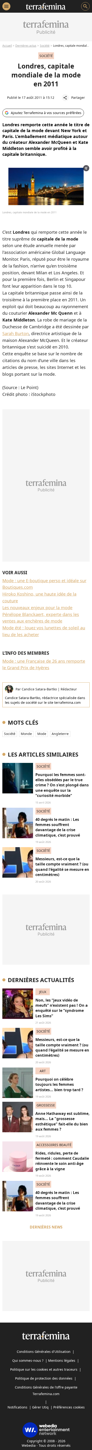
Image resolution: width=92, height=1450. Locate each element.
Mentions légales (61, 1360)
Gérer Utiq (40, 1407)
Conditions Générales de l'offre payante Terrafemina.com (46, 1390)
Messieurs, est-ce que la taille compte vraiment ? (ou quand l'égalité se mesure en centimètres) (62, 866)
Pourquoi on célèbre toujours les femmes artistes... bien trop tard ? (59, 1084)
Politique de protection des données (43, 1378)
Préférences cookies (69, 1407)
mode (41, 733)
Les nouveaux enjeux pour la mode (37, 607)
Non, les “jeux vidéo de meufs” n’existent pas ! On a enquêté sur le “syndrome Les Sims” (61, 1008)
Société (45, 46)
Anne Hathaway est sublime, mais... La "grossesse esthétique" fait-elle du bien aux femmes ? (62, 1121)
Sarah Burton (15, 333)
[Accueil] (45, 6)
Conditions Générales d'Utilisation (44, 1351)
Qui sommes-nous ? (27, 1360)
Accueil (7, 46)
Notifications (17, 1407)
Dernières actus (25, 46)
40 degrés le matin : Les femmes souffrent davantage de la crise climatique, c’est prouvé (57, 827)
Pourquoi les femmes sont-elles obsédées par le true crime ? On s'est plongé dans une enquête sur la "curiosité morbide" (62, 785)
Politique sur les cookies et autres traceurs (43, 1369)
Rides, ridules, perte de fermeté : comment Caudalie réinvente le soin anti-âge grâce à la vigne (62, 1161)
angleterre (60, 733)
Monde (26, 733)
